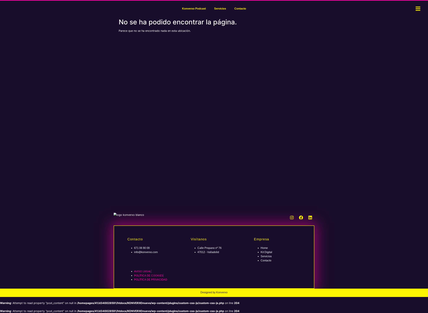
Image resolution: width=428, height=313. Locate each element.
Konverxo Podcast (194, 8)
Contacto (240, 8)
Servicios (220, 8)
